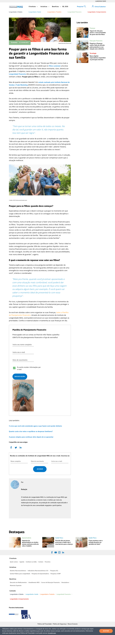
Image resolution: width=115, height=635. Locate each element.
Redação (24, 489)
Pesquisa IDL (54, 570)
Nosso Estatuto (73, 624)
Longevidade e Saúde (35, 12)
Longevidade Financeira (74, 12)
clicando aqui (52, 633)
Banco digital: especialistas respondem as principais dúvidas (98, 57)
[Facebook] (52, 552)
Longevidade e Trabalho (54, 12)
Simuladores (65, 582)
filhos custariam (55, 66)
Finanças (92, 28)
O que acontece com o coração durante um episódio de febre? (96, 542)
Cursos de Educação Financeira (50, 582)
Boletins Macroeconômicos (18, 570)
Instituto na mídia (31, 562)
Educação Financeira (96, 41)
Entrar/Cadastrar (100, 6)
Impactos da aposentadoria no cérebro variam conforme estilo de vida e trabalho (30, 543)
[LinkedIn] (63, 552)
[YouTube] (55, 552)
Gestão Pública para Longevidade (20, 573)
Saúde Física (59, 538)
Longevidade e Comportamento (97, 12)
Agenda (22, 562)
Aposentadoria (26, 538)
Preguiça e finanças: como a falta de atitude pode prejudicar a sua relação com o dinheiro (97, 46)
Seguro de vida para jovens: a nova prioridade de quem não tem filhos (98, 32)
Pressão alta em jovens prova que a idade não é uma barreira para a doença (64, 542)
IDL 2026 (65, 6)
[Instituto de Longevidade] (16, 7)
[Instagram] (59, 552)
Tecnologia (93, 53)
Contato (40, 562)
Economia (14, 42)
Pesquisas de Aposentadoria (40, 573)
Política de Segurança (59, 624)
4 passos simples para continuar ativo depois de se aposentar (31, 437)
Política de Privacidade (45, 624)
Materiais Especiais (15, 585)
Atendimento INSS (33, 582)
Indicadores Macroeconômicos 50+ (38, 570)
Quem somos (14, 562)
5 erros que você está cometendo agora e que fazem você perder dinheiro (35, 426)
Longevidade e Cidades (15, 12)
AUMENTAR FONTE (100, 1)
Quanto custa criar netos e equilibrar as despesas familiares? (31, 431)
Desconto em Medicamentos (18, 582)
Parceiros (47, 562)
